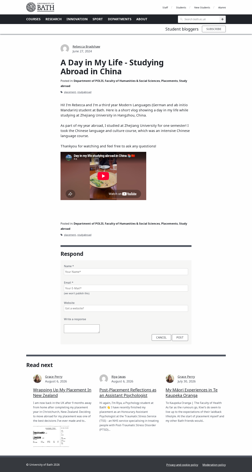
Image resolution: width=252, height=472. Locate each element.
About (141, 19)
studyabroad (84, 92)
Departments (119, 19)
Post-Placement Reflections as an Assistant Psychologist (127, 392)
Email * (68, 282)
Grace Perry (53, 377)
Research (53, 19)
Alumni (222, 7)
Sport (98, 19)
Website (69, 303)
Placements (169, 81)
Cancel (161, 337)
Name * (69, 266)
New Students (202, 7)
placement (70, 92)
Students (181, 7)
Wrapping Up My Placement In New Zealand (62, 392)
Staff (165, 7)
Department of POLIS (89, 81)
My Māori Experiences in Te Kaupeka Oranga (192, 392)
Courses (33, 19)
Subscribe (213, 29)
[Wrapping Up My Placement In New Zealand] (51, 436)
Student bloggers (182, 29)
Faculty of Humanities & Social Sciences (132, 81)
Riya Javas (118, 377)
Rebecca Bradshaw (86, 46)
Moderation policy (214, 465)
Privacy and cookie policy (182, 465)
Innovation (77, 19)
